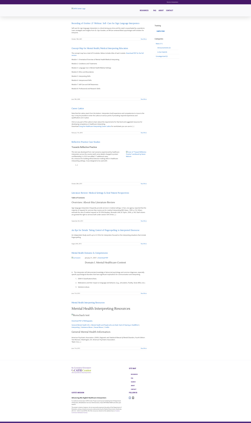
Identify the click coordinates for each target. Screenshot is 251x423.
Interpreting (76, 327)
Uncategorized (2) (162, 56)
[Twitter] (133, 398)
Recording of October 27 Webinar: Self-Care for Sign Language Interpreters (105, 23)
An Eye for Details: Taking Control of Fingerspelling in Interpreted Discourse (105, 230)
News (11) (159, 44)
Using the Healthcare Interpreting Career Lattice (95, 126)
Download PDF (103, 258)
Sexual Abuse (98, 327)
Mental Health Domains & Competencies (90, 253)
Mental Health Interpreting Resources (88, 302)
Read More (144, 39)
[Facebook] (130, 398)
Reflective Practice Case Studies (86, 142)
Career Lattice (78, 108)
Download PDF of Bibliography (82, 321)
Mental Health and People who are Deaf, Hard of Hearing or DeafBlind (115, 325)
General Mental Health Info (81, 325)
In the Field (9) (162, 52)
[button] (176, 10)
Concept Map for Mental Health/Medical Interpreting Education (100, 48)
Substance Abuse (86, 327)
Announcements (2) (164, 48)
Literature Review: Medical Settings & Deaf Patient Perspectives (100, 193)
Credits (107, 327)
